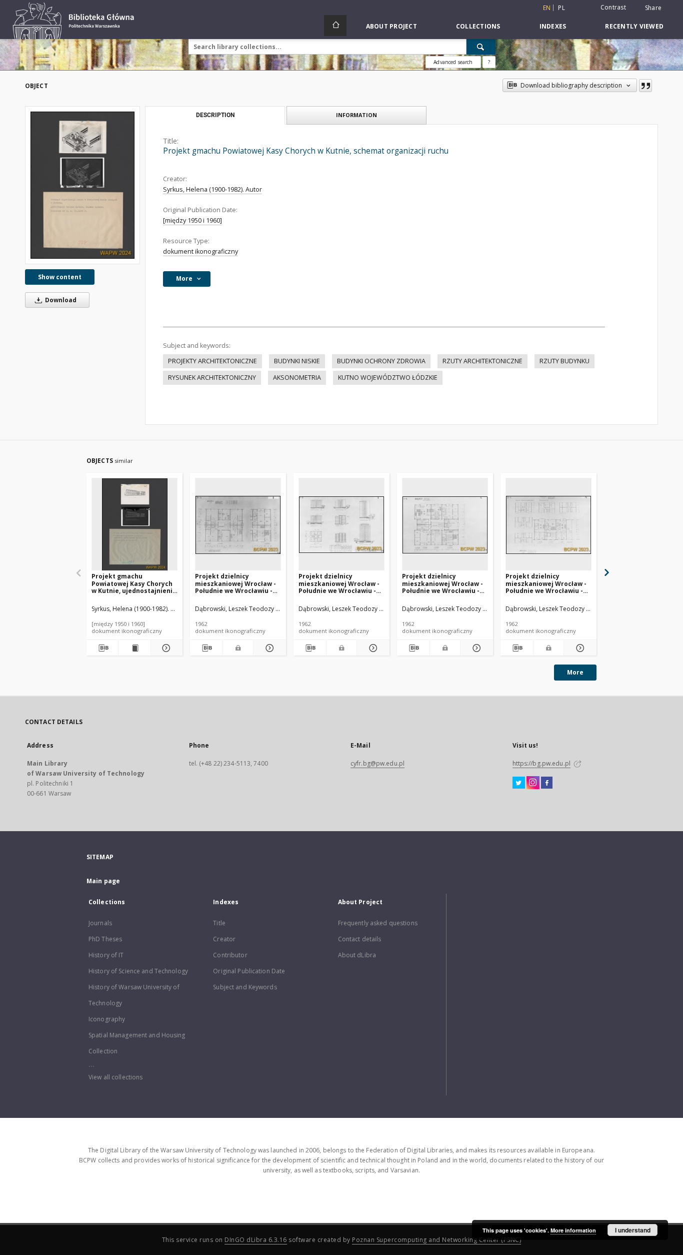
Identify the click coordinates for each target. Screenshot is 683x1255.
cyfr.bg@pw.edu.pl (377, 763)
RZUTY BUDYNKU (565, 361)
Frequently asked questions (378, 923)
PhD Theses (105, 939)
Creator (224, 939)
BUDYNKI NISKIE (297, 361)
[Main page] (335, 25)
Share (653, 8)
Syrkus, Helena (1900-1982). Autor (212, 189)
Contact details (360, 939)
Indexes (553, 26)
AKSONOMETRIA (297, 377)
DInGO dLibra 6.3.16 (255, 1239)
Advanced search (453, 62)
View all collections (115, 1077)
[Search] (481, 47)
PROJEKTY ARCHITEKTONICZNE (212, 361)
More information (573, 1230)
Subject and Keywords (244, 987)
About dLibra (357, 955)
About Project (391, 26)
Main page (103, 881)
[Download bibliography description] (102, 648)
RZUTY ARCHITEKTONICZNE (482, 361)
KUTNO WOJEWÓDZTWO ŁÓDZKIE (388, 377)
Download (60, 300)
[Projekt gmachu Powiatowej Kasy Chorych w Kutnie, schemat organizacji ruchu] (82, 185)
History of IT (106, 955)
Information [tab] (356, 115)
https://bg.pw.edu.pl (541, 763)
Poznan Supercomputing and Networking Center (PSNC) (436, 1239)
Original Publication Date (249, 971)
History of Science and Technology (138, 971)
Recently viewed (634, 26)
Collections (478, 26)
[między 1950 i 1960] (192, 220)
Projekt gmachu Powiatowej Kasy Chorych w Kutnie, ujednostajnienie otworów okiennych (134, 583)
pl (561, 8)
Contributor (230, 955)
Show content (60, 277)
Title (219, 923)
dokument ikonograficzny (200, 251)
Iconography (106, 1019)
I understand (632, 1229)
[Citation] (645, 85)
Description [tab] (215, 115)
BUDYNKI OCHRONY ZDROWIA (381, 361)
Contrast (613, 7)
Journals (100, 923)
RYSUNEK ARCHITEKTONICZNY (212, 377)
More (575, 672)
